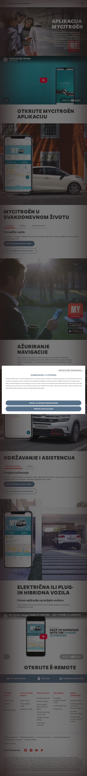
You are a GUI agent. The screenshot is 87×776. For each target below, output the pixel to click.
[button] (70, 370)
